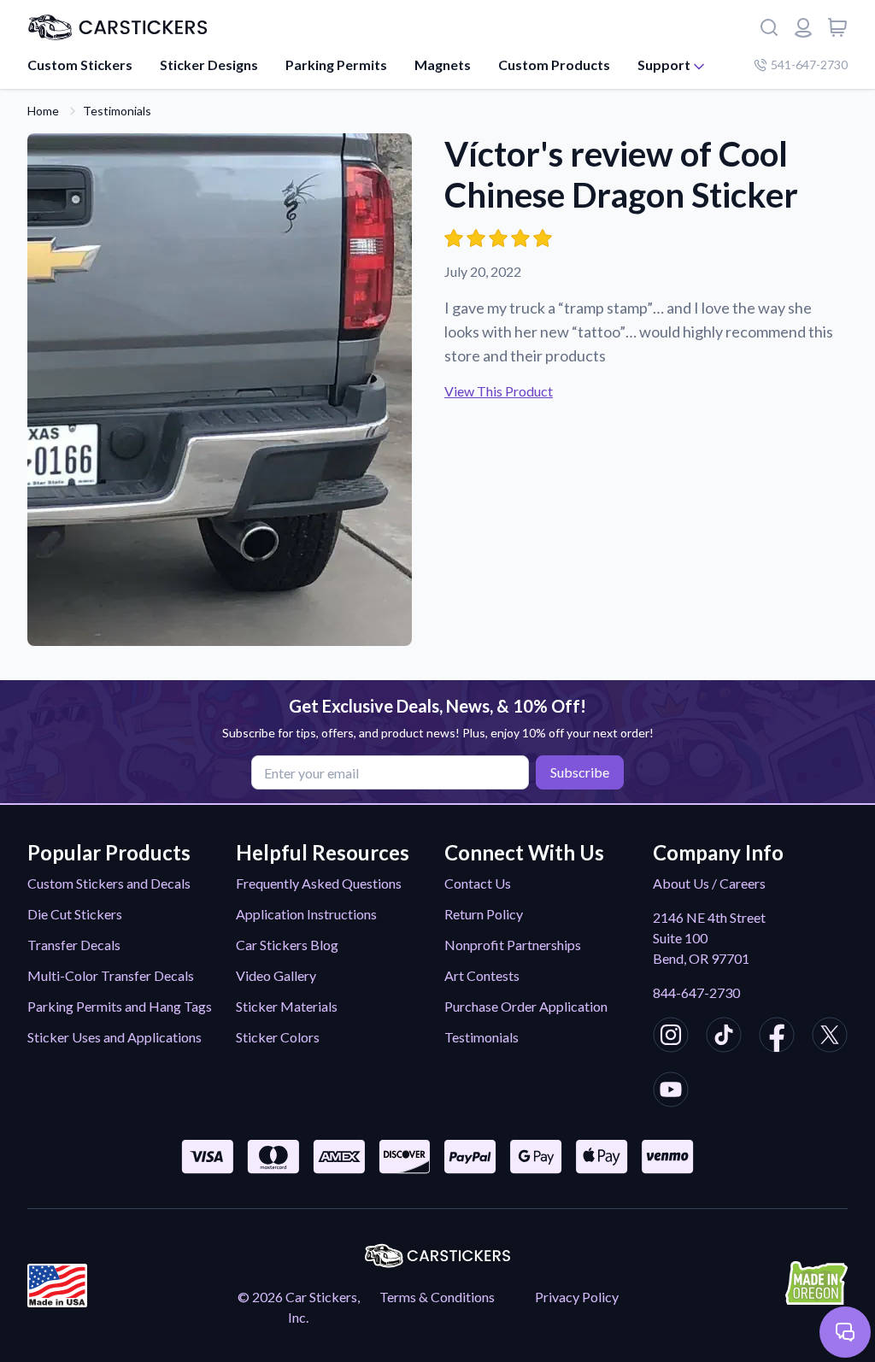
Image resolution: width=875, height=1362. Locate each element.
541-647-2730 (809, 64)
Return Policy (483, 914)
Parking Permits (336, 64)
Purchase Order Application (526, 1006)
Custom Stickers (79, 64)
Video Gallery (276, 975)
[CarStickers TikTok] (724, 1037)
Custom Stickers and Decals (109, 883)
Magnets (442, 64)
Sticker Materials (287, 1006)
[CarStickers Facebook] (777, 1037)
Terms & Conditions (437, 1297)
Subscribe (579, 772)
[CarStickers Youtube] (671, 1091)
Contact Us (477, 883)
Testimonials (117, 110)
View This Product (498, 391)
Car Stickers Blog (287, 944)
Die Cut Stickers (74, 914)
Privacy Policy (577, 1297)
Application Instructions (306, 914)
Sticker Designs (209, 64)
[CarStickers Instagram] (671, 1037)
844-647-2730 (696, 992)
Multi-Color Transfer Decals (110, 975)
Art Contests (482, 975)
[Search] (769, 27)
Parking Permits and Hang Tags (119, 1006)
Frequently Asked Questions (319, 883)
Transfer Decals (73, 944)
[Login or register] (803, 27)
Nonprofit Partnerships (512, 944)
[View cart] (837, 27)
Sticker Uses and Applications (114, 1037)
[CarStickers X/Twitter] (830, 1037)
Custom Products (554, 64)
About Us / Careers (709, 883)
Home (43, 110)
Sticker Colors (278, 1037)
